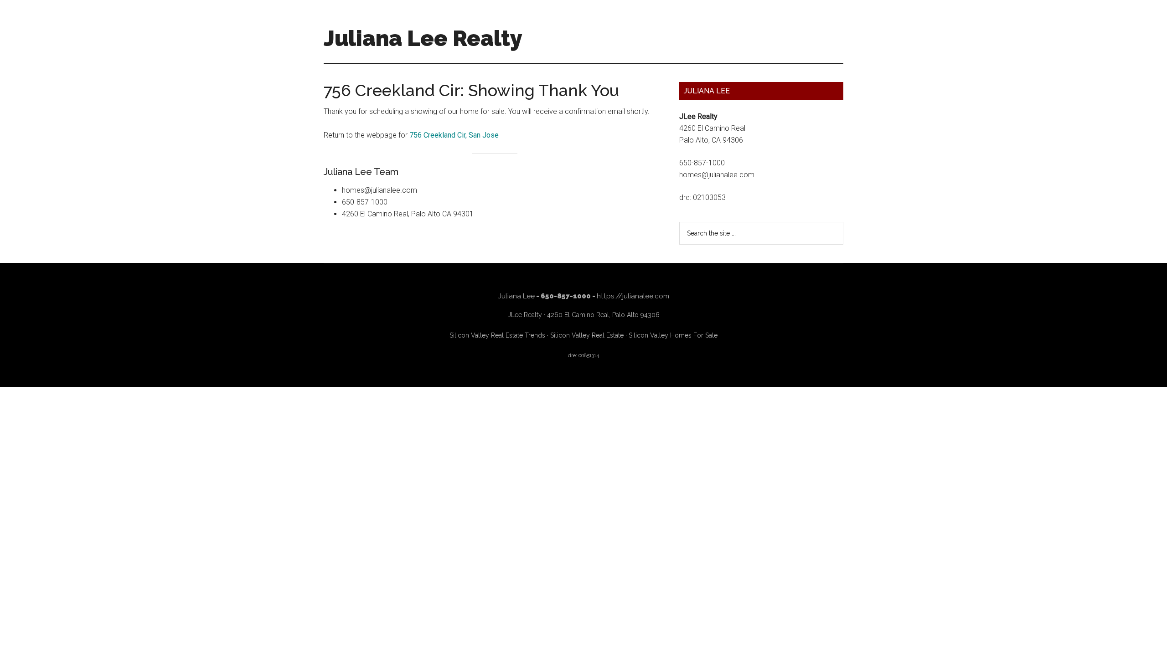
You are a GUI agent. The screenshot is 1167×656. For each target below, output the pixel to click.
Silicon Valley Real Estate (587, 335)
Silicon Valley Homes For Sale (673, 335)
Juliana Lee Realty (423, 38)
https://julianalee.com (633, 296)
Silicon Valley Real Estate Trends (497, 335)
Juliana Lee (516, 296)
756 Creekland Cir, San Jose (454, 135)
